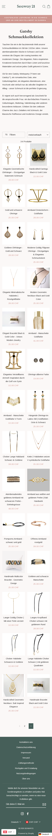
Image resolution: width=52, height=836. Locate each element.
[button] (45, 834)
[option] (26, 19)
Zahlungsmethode (26, 763)
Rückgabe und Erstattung (26, 768)
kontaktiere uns (26, 742)
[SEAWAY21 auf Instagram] (22, 813)
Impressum (26, 752)
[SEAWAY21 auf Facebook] (27, 813)
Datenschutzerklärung (26, 747)
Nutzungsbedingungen (26, 773)
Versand (26, 758)
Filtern (12, 135)
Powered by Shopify (26, 833)
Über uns (26, 778)
